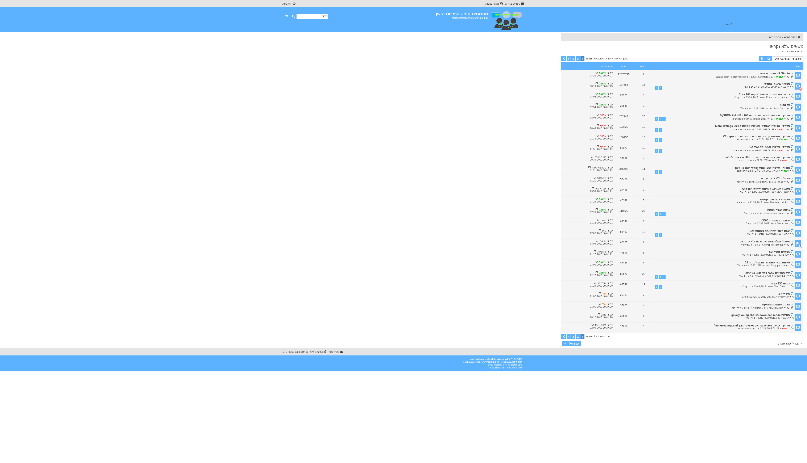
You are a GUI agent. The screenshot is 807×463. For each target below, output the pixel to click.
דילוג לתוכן (729, 24)
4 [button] (568, 59)
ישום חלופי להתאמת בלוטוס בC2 (769, 231)
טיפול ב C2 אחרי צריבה (775, 178)
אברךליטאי (782, 192)
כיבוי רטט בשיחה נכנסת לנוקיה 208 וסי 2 (764, 94)
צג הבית (785, 105)
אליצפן (779, 245)
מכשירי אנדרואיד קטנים (775, 199)
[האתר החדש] (506, 19)
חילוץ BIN (784, 294)
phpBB (506, 359)
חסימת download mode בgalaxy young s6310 (760, 315)
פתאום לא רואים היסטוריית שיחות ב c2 (766, 189)
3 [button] (573, 59)
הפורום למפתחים (745, 171)
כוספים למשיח (599, 167)
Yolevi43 (783, 297)
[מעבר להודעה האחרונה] (597, 73)
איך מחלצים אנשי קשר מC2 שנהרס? (767, 273)
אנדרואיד (749, 86)
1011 (785, 318)
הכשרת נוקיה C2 (779, 252)
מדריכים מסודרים (741, 119)
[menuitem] (494, 3)
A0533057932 (776, 308)
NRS (780, 213)
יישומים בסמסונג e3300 (775, 220)
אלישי (603, 115)
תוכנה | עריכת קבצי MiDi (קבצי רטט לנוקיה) (762, 168)
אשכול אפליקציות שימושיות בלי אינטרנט (765, 241)
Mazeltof (498, 365)
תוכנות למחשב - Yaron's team (731, 77)
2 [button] (578, 59)
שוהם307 (778, 182)
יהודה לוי (783, 286)
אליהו (780, 108)
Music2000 (600, 325)
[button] (563, 58)
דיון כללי (737, 97)
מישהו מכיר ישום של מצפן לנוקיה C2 (767, 262)
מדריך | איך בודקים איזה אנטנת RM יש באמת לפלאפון (756, 157)
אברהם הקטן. (781, 265)
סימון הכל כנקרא (620, 58)
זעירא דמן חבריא (779, 97)
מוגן (786, 234)
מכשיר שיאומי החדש (777, 83)
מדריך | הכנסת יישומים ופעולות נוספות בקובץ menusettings (752, 126)
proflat (514, 365)
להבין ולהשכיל (780, 276)
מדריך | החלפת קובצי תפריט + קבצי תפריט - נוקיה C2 (756, 136)
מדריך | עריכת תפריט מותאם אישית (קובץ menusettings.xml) (752, 325)
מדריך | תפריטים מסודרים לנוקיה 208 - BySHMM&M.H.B (755, 115)
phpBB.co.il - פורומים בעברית (499, 362)
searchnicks (781, 202)
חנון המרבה (600, 157)
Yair (604, 293)
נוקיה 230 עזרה (780, 283)
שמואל (779, 77)
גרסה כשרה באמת (778, 210)
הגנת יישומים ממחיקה (776, 304)
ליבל (785, 86)
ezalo (785, 223)
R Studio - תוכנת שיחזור (775, 73)
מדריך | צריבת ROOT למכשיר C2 (769, 147)
